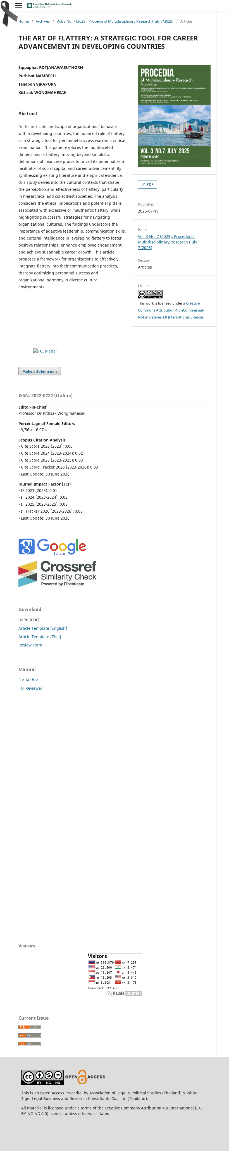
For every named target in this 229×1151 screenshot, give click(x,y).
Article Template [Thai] (39, 636)
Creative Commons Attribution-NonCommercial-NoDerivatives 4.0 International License (171, 310)
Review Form (30, 645)
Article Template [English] (42, 628)
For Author (28, 679)
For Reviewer (30, 688)
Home (23, 21)
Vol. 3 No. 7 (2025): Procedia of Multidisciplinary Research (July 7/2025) (115, 21)
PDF (149, 184)
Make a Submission (39, 371)
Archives (43, 21)
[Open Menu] (18, 5)
